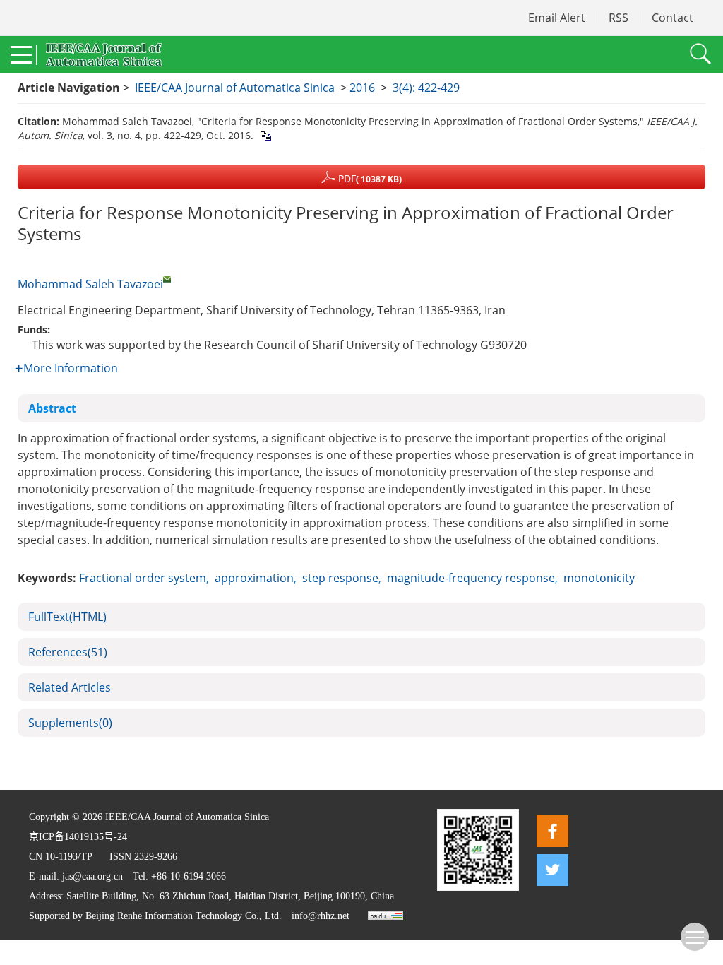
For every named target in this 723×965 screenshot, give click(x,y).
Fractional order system (142, 578)
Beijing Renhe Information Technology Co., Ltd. (183, 916)
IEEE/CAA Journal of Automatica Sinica (235, 87)
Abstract (52, 408)
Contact (672, 17)
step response (340, 578)
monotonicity (599, 578)
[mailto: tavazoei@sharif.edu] (167, 279)
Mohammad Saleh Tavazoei (90, 284)
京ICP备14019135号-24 (78, 836)
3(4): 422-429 (426, 87)
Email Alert (556, 17)
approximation (254, 578)
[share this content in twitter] (552, 870)
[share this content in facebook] (552, 831)
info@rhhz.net (320, 916)
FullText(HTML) (67, 616)
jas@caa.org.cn (92, 876)
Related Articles (69, 687)
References (67, 652)
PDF (368, 178)
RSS (618, 17)
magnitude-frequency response (471, 578)
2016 (362, 87)
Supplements (70, 722)
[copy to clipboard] (265, 135)
